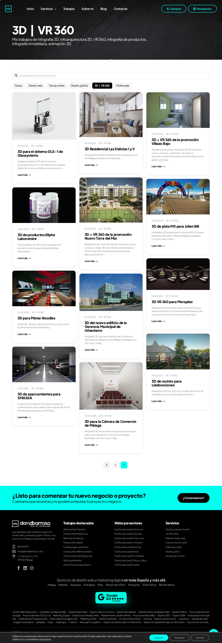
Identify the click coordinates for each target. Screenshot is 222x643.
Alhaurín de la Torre (115, 584)
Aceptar (159, 637)
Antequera (134, 584)
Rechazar (179, 637)
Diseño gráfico (79, 85)
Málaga (52, 584)
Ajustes (200, 637)
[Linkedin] (25, 568)
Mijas (100, 584)
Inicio (30, 9)
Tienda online (56, 85)
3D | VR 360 (102, 85)
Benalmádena (166, 584)
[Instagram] (32, 568)
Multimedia (122, 85)
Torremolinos (149, 584)
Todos (18, 85)
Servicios (47, 9)
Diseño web (35, 85)
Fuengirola (89, 584)
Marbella (62, 584)
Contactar (120, 9)
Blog (103, 9)
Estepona (75, 584)
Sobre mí (87, 9)
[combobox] (111, 75)
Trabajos (69, 9)
